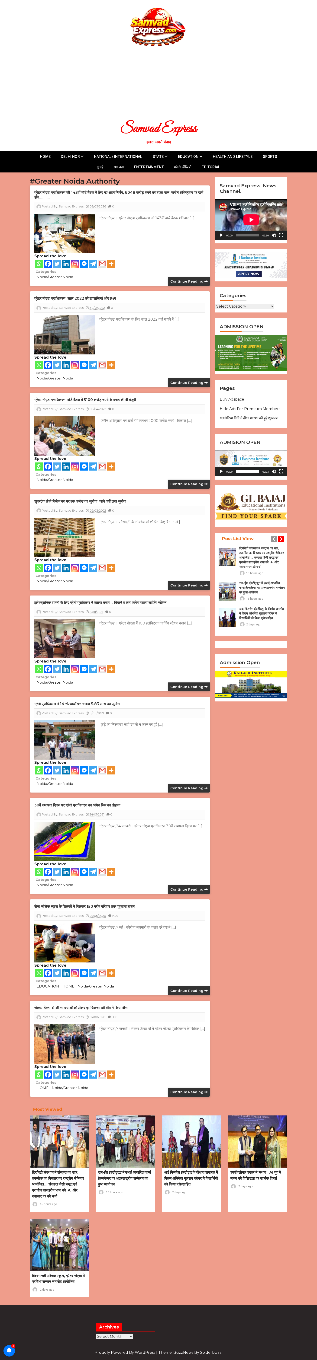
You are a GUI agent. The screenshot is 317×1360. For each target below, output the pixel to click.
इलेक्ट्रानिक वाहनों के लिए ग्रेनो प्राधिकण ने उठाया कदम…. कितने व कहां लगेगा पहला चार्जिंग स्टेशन (100, 602)
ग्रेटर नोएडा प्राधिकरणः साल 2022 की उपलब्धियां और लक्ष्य (75, 298)
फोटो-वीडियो (182, 167)
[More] (111, 264)
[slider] (247, 471)
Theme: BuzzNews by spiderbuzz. (190, 1352)
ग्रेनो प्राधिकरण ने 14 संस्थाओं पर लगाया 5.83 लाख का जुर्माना (77, 704)
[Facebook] (48, 264)
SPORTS (270, 156)
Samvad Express (158, 128)
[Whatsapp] (39, 264)
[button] (251, 463)
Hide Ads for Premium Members (250, 409)
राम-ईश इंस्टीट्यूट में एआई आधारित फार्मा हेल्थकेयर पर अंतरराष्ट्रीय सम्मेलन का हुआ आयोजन (262, 587)
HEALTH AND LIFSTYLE (233, 156)
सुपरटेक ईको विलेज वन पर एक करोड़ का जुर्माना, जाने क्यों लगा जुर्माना (80, 501)
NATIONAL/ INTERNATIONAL (118, 156)
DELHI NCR (70, 156)
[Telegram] (93, 264)
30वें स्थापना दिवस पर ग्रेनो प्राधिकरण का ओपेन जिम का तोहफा (77, 805)
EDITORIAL (211, 167)
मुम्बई (100, 167)
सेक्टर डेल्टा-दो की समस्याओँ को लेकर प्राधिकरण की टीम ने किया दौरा (81, 1008)
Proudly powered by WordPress (125, 1352)
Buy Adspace (232, 399)
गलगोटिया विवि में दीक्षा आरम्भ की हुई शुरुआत (249, 418)
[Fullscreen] (281, 235)
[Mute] (274, 235)
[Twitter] (57, 264)
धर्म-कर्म (119, 167)
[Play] (221, 235)
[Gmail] (102, 264)
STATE (158, 156)
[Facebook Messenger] (84, 264)
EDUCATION (188, 156)
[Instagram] (75, 264)
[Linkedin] (66, 264)
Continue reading (187, 281)
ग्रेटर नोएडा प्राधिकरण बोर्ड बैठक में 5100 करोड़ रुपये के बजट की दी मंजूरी (85, 400)
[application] (251, 219)
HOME (45, 156)
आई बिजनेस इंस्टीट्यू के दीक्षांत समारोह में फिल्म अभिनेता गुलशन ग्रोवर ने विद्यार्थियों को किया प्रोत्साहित (261, 613)
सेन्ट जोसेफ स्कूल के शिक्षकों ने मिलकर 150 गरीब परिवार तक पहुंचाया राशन (84, 906)
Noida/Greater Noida (55, 277)
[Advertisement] (161, 83)
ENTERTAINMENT (149, 167)
